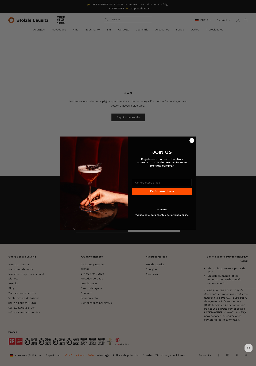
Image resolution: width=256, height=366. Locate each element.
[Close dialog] (192, 140)
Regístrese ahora (162, 191)
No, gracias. (162, 209)
